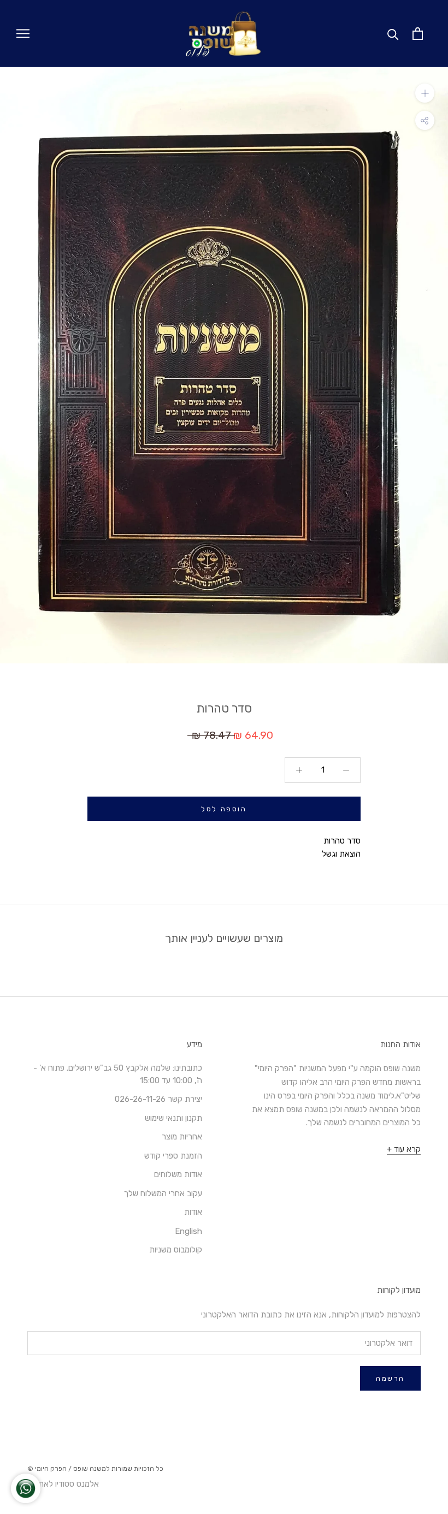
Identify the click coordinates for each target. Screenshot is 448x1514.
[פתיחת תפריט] (23, 33)
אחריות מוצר (182, 1137)
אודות (193, 1212)
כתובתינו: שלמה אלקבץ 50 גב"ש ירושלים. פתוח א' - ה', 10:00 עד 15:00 (117, 1074)
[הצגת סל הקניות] (417, 33)
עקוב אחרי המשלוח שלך (163, 1193)
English (188, 1231)
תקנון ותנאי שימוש (173, 1118)
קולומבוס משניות (175, 1250)
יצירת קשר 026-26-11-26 (158, 1099)
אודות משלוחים (178, 1174)
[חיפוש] (393, 33)
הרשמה (390, 1378)
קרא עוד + (404, 1149)
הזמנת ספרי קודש (173, 1156)
